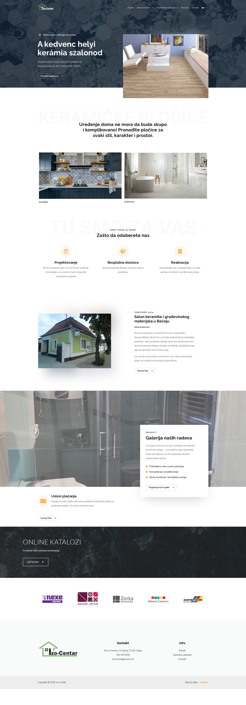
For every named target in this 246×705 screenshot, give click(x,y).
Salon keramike (143, 8)
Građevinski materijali (165, 8)
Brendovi (185, 8)
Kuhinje (43, 202)
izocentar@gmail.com (123, 659)
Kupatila (129, 202)
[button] (52, 76)
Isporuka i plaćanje (182, 655)
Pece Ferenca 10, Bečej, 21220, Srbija (123, 650)
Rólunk (131, 8)
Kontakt (195, 8)
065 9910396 (123, 655)
